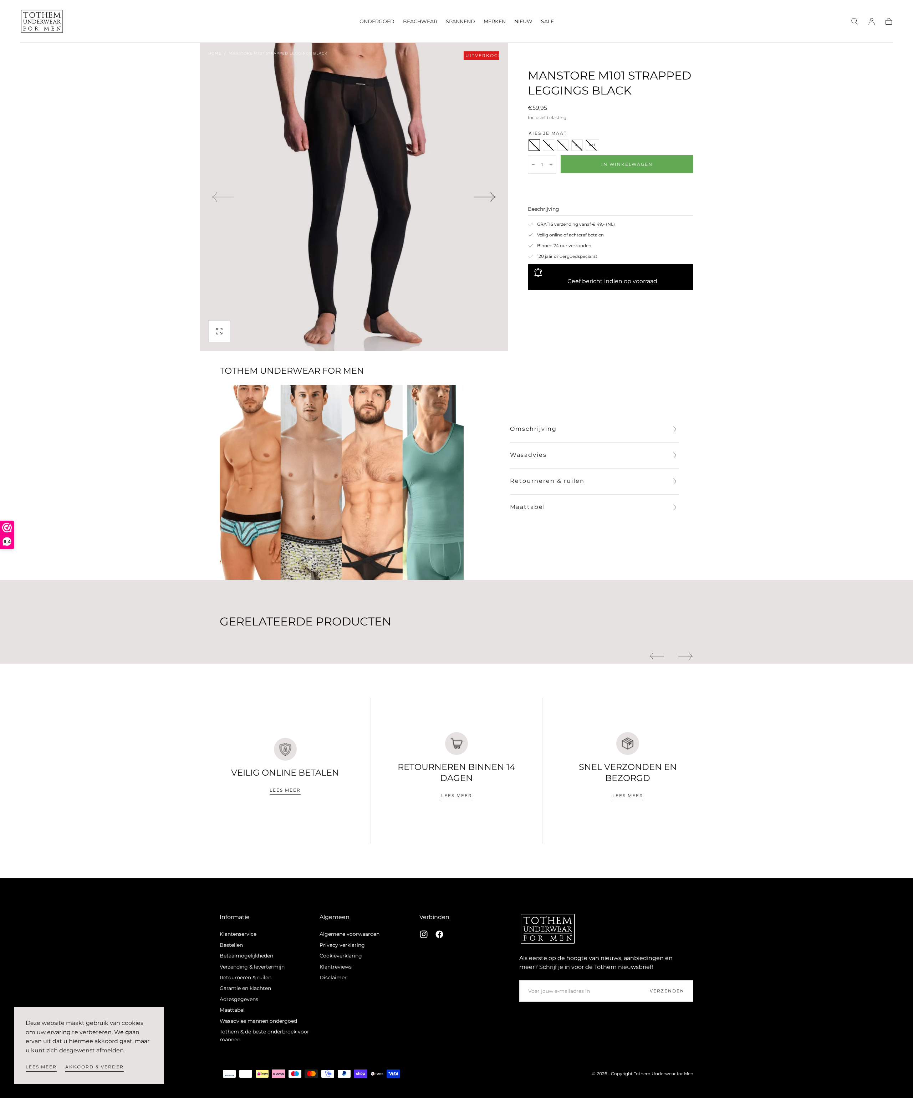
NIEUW (523, 22)
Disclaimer (333, 977)
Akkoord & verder (94, 1066)
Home (214, 53)
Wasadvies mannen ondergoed (258, 1021)
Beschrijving (543, 209)
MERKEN (495, 22)
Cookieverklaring (341, 956)
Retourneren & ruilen (245, 977)
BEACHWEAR (420, 22)
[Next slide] (485, 196)
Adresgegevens (239, 999)
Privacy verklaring (342, 945)
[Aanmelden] (871, 21)
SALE (547, 22)
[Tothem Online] (547, 929)
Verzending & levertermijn (252, 967)
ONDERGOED (376, 22)
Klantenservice (238, 934)
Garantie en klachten (245, 988)
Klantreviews (336, 967)
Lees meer (41, 1066)
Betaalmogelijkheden (246, 956)
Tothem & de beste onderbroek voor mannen (264, 1035)
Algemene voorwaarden (349, 934)
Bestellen (231, 945)
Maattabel (232, 1010)
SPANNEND (460, 22)
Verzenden (667, 991)
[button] (854, 21)
